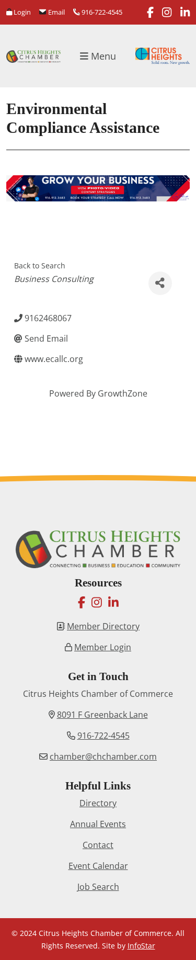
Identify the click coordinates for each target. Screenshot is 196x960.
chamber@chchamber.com (103, 756)
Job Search (98, 887)
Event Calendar (98, 866)
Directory (98, 803)
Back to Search (39, 265)
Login (21, 12)
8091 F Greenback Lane (102, 714)
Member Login (102, 647)
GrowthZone (122, 393)
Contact (98, 845)
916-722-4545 (101, 12)
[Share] (160, 283)
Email (55, 12)
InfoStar (141, 946)
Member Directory (103, 626)
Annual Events (98, 824)
